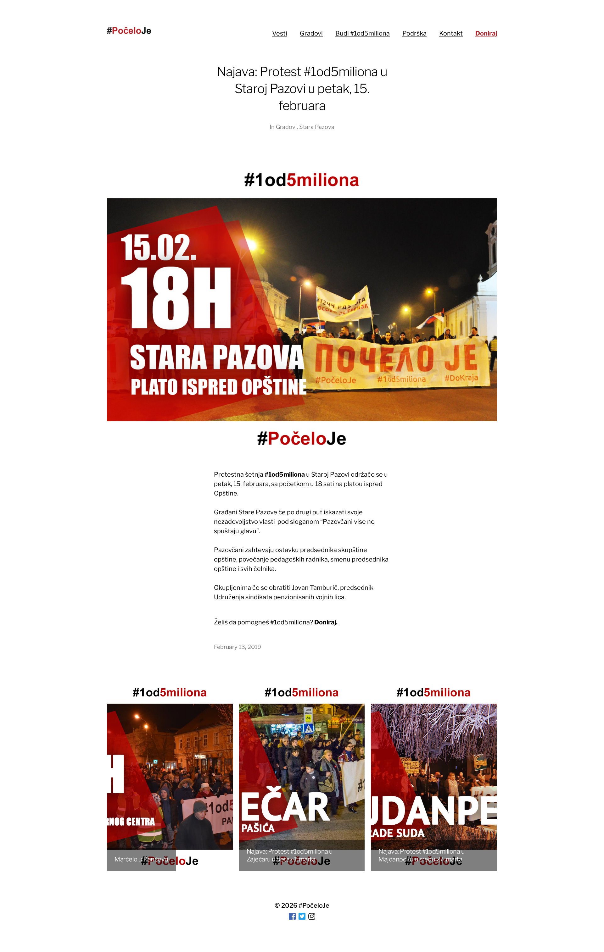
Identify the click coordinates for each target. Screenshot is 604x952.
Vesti (279, 33)
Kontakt (451, 33)
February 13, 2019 (237, 647)
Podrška (414, 33)
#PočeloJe (314, 905)
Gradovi (311, 33)
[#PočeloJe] (129, 30)
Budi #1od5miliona (362, 33)
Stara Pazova (316, 127)
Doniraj (486, 33)
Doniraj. (326, 622)
